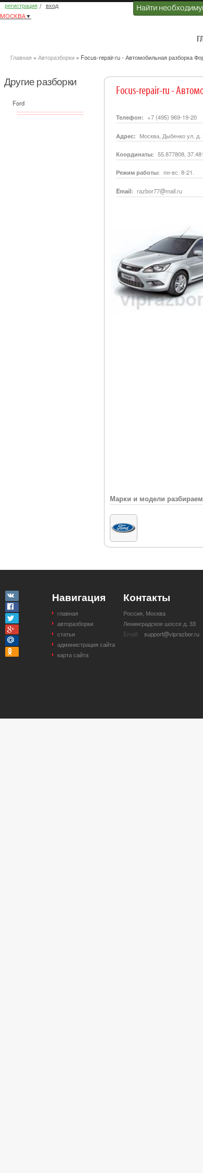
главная (67, 613)
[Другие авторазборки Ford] (123, 519)
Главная (21, 57)
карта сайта (72, 654)
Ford (18, 103)
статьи (66, 634)
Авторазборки (56, 57)
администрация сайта (86, 644)
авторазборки (75, 623)
